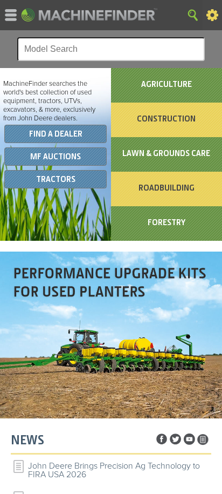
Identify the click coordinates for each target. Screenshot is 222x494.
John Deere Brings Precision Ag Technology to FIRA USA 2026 (114, 470)
